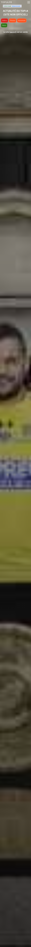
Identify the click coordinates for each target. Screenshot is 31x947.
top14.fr (6, 2)
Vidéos (4, 20)
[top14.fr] (28, 2)
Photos (12, 20)
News (4, 25)
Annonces (21, 20)
